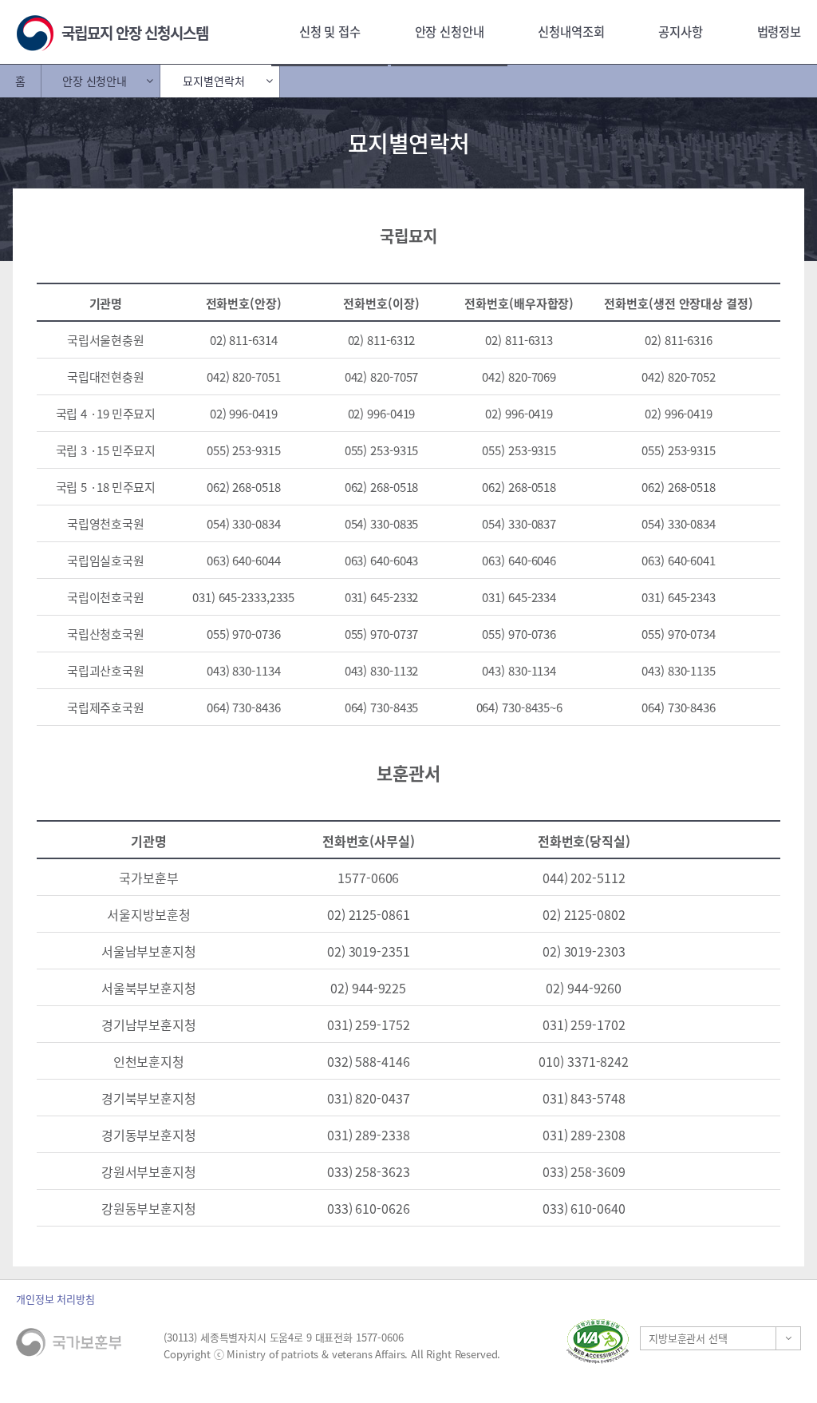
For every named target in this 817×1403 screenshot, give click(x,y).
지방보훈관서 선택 (688, 1338)
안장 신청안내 (449, 31)
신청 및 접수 (330, 31)
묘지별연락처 (213, 81)
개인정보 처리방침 (55, 1298)
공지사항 (680, 31)
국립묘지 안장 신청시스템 (134, 33)
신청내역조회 (571, 31)
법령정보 (779, 31)
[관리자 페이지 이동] (618, 1341)
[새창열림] (598, 1341)
